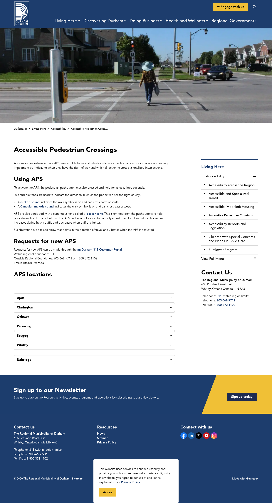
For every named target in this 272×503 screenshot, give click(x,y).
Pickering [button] (24, 326)
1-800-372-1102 (224, 305)
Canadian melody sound (37, 206)
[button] (226, 258)
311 (220, 296)
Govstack (252, 478)
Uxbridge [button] (24, 360)
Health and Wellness (185, 20)
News (101, 434)
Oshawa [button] (23, 317)
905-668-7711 (226, 300)
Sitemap (102, 438)
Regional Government (232, 20)
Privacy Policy (130, 482)
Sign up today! (242, 397)
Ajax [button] (20, 298)
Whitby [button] (22, 345)
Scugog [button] (22, 336)
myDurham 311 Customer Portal (99, 250)
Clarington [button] (25, 307)
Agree (107, 492)
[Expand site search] (254, 7)
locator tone (94, 214)
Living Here (66, 20)
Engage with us (232, 7)
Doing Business (144, 20)
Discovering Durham (103, 20)
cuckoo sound (30, 202)
